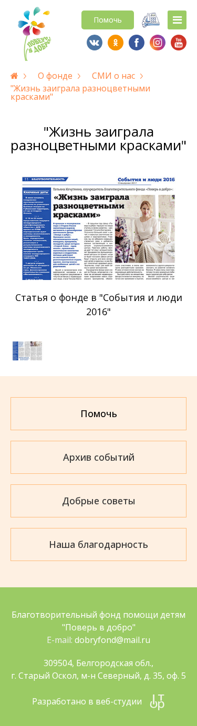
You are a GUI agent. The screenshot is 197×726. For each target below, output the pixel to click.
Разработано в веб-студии (87, 701)
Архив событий (98, 457)
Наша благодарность (98, 544)
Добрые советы (99, 500)
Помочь (108, 20)
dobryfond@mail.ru (112, 640)
